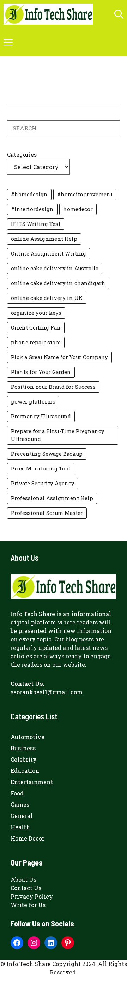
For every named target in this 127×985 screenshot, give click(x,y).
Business (23, 748)
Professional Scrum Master (47, 513)
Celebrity (24, 759)
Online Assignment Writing (48, 253)
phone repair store (36, 342)
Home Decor (27, 838)
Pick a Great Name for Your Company (59, 357)
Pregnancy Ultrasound (41, 416)
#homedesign (29, 194)
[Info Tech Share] (48, 14)
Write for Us (28, 905)
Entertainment (32, 782)
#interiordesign (32, 209)
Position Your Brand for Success (53, 386)
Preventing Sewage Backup (47, 453)
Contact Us (26, 888)
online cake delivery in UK (47, 298)
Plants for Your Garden (41, 372)
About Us (23, 879)
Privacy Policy (32, 896)
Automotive (27, 736)
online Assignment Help (44, 238)
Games (20, 804)
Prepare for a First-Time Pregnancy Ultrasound (57, 435)
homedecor (78, 209)
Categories (22, 154)
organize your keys (36, 312)
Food (17, 793)
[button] (119, 14)
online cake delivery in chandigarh (58, 283)
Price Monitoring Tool (41, 468)
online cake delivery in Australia (54, 268)
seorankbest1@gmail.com (47, 692)
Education (25, 770)
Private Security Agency (42, 483)
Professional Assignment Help (52, 498)
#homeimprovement (85, 194)
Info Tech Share (33, 613)
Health (20, 827)
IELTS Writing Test (35, 224)
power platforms (33, 401)
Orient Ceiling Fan (36, 327)
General (21, 815)
